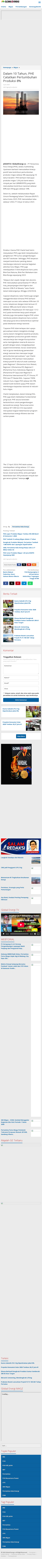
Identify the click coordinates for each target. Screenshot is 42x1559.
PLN (4, 1461)
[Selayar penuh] (38, 934)
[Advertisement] (21, 42)
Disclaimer (32, 1552)
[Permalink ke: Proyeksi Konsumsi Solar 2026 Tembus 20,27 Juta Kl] (8, 612)
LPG (4, 1482)
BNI (4, 1457)
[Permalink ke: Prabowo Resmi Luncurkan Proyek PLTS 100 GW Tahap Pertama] (8, 638)
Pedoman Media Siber (18, 1554)
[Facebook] (19, 564)
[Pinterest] (29, 564)
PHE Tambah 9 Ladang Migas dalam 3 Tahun (19, 539)
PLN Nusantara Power (11, 1478)
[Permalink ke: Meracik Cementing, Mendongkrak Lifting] (8, 629)
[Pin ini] (17, 583)
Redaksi (3, 1556)
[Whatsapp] (30, 583)
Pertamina (6, 1474)
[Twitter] (24, 564)
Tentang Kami (12, 1556)
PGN (4, 1495)
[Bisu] (35, 934)
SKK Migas (6, 1487)
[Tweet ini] (11, 583)
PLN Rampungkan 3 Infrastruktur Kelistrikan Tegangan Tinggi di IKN (31, 574)
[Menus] (39, 2)
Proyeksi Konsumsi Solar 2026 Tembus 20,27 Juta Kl (19, 1367)
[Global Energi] (10, 1)
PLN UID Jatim (8, 1465)
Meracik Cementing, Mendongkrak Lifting (16, 1378)
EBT (4, 1470)
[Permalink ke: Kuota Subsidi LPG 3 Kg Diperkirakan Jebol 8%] (8, 604)
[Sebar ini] (5, 583)
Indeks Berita (5, 1554)
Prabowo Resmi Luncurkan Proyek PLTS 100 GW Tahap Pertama (24, 638)
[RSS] (34, 564)
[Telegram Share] (24, 583)
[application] (21, 924)
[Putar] (4, 934)
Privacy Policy (31, 1554)
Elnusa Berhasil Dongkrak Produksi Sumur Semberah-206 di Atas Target (26, 620)
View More (21, 736)
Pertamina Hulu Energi (20, 527)
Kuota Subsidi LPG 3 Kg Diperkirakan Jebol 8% (17, 1363)
